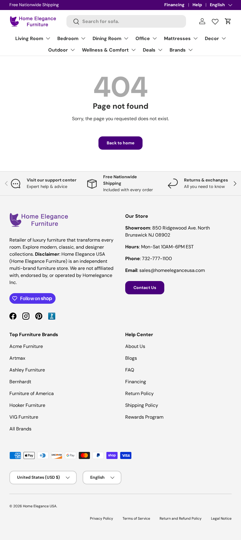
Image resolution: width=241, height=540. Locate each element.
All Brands (20, 429)
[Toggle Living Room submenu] (47, 38)
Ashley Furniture (27, 370)
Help (197, 4)
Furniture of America (31, 393)
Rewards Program (144, 417)
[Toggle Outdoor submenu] (72, 49)
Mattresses (177, 38)
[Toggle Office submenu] (154, 38)
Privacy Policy (101, 518)
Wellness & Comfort (105, 50)
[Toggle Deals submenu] (160, 49)
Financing (174, 4)
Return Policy (139, 393)
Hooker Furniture (27, 405)
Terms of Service (136, 518)
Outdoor (58, 50)
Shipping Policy (141, 405)
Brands (178, 50)
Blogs (131, 358)
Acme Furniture (26, 346)
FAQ (129, 370)
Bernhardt (20, 382)
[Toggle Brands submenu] (190, 49)
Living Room (29, 38)
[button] (228, 21)
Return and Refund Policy (181, 518)
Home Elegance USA (39, 506)
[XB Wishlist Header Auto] (215, 20)
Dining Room (107, 38)
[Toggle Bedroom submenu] (83, 38)
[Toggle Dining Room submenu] (126, 38)
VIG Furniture (23, 417)
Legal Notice (221, 518)
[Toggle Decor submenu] (223, 38)
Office (142, 38)
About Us (135, 346)
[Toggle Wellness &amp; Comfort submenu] (133, 49)
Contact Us (144, 287)
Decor (212, 38)
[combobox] (126, 21)
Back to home (120, 143)
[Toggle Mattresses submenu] (195, 38)
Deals (149, 50)
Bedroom (67, 38)
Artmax (17, 358)
